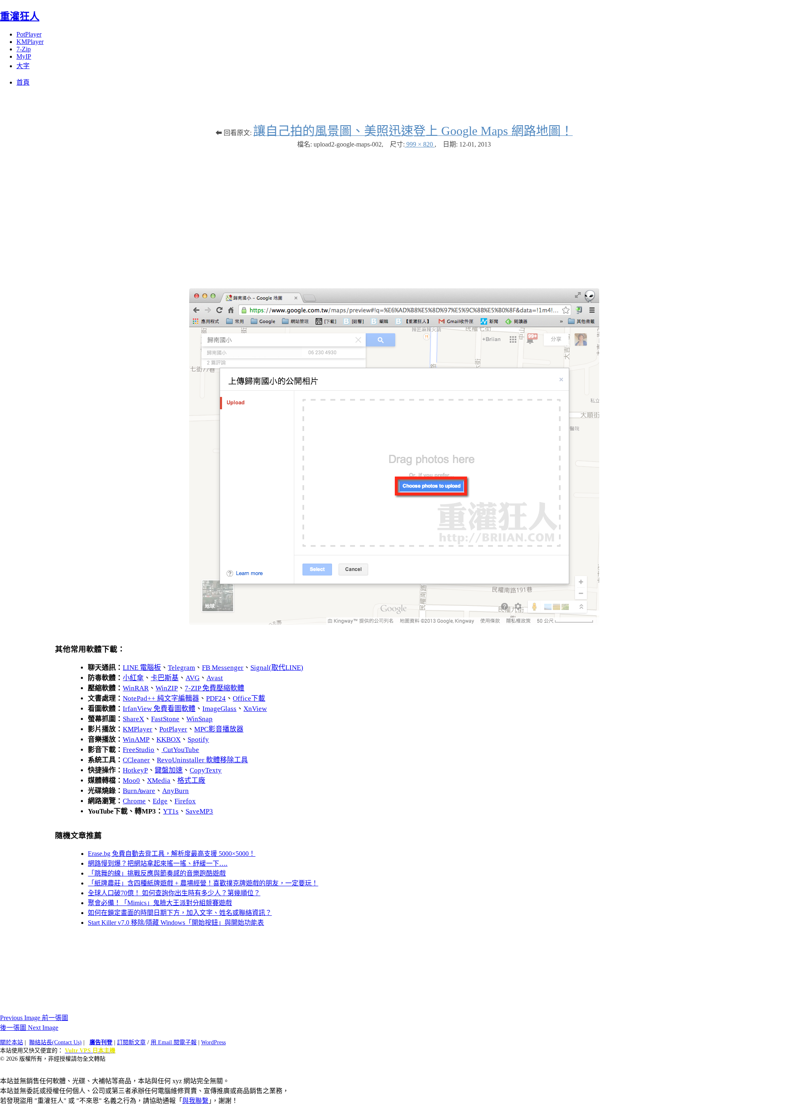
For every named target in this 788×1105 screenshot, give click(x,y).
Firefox (185, 801)
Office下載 (249, 698)
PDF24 (216, 698)
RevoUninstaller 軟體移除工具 (202, 760)
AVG (192, 678)
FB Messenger (222, 668)
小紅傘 (133, 678)
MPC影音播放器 (218, 729)
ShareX (133, 719)
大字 (23, 65)
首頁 (23, 82)
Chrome (134, 801)
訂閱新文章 (131, 1042)
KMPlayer (30, 41)
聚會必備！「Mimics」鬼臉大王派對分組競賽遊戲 (160, 902)
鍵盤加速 (169, 770)
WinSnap (199, 719)
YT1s (171, 811)
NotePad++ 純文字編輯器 (161, 698)
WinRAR (136, 688)
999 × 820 (420, 144)
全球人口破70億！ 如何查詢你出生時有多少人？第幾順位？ (174, 893)
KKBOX (168, 739)
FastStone (165, 719)
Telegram (181, 668)
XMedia (158, 780)
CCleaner (136, 760)
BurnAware (139, 791)
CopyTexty (206, 770)
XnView (255, 709)
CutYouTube (180, 750)
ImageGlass (219, 709)
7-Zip (23, 49)
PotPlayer (28, 34)
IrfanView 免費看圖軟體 (159, 709)
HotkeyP (135, 770)
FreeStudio (138, 750)
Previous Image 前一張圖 (34, 1017)
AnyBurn (175, 791)
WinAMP (136, 739)
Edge (160, 801)
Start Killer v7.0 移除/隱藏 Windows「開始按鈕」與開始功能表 (176, 922)
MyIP (23, 56)
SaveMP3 (199, 811)
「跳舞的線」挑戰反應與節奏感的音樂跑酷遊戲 (157, 873)
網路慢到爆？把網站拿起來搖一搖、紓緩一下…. (157, 863)
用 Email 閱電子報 (174, 1042)
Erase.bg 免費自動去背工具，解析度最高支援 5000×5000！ (171, 853)
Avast (214, 678)
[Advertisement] (394, 214)
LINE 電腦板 (142, 668)
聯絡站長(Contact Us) (55, 1042)
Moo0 (131, 780)
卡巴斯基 (165, 678)
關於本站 (11, 1042)
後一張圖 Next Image (29, 1027)
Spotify (198, 739)
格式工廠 (191, 780)
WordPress (213, 1042)
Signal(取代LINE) (276, 668)
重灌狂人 (19, 16)
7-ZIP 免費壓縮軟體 (214, 688)
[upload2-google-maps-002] (394, 622)
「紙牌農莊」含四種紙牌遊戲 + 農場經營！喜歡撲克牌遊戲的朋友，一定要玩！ (203, 883)
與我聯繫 (195, 1100)
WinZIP (167, 688)
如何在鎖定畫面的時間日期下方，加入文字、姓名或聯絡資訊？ (180, 912)
